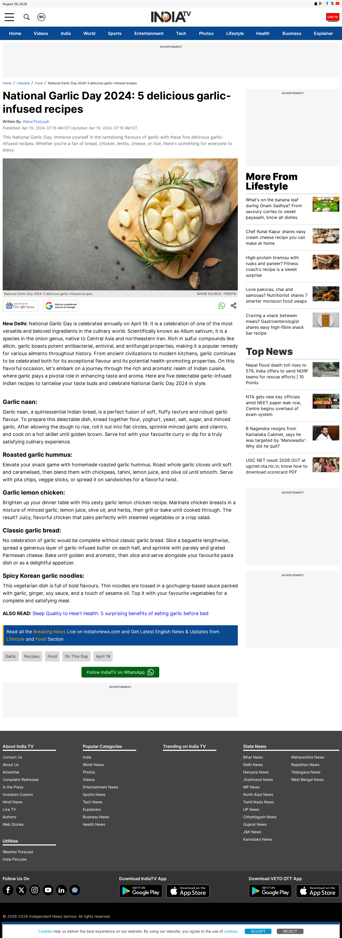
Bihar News (253, 757)
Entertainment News (100, 787)
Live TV (9, 809)
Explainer (323, 33)
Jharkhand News (258, 779)
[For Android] (270, 891)
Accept (258, 931)
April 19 (103, 656)
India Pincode (14, 859)
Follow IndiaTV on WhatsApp (116, 672)
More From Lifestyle (272, 181)
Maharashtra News (307, 757)
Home (15, 33)
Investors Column (18, 794)
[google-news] (74, 890)
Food (38, 83)
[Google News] (20, 306)
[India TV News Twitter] (332, 3)
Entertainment (149, 33)
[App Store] (188, 891)
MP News (251, 787)
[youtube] (48, 890)
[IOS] (316, 3)
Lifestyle (235, 33)
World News (93, 764)
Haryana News (256, 772)
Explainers (92, 809)
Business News (96, 817)
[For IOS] (317, 891)
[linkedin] (61, 890)
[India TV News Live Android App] (140, 891)
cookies (230, 931)
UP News (251, 809)
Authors (9, 817)
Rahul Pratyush (36, 121)
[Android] (321, 3)
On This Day (76, 656)
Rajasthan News (305, 764)
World (89, 33)
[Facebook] (8, 890)
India (66, 33)
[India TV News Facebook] (327, 3)
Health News (94, 824)
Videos (41, 33)
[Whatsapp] (222, 305)
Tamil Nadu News (258, 802)
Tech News (92, 802)
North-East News (258, 794)
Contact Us (12, 757)
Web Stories (13, 824)
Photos (206, 33)
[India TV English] (171, 17)
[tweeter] (21, 890)
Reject (290, 931)
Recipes (32, 656)
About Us (11, 764)
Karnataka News (257, 839)
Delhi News (253, 764)
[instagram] (34, 890)
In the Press (13, 787)
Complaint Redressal (20, 779)
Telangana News (305, 772)
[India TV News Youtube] (337, 3)
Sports (115, 33)
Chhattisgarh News (260, 817)
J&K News (252, 831)
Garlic (10, 656)
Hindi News (12, 802)
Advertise (11, 772)
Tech (181, 33)
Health (263, 33)
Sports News (94, 794)
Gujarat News (255, 824)
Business (291, 33)
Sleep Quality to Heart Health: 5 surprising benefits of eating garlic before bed (120, 613)
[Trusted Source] (61, 306)
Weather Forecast (18, 851)
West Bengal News (307, 779)
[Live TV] (332, 17)
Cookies (45, 931)
